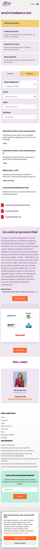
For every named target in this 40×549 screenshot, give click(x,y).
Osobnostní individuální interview (16, 188)
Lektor (5, 102)
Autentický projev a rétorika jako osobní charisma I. (19, 464)
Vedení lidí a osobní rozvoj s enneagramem (19, 131)
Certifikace (7, 112)
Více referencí (20, 298)
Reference (4, 429)
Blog (2, 432)
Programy (4, 420)
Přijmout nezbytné (20, 543)
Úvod (2, 417)
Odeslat (20, 496)
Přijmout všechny (20, 538)
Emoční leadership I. (8, 445)
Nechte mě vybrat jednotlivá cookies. (16, 533)
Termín (5, 92)
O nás (3, 423)
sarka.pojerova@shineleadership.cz (20, 399)
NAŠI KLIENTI (20, 350)
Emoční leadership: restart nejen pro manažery (17, 451)
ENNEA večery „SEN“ (11, 170)
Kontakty (4, 438)
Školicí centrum (6, 426)
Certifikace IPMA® (7, 435)
